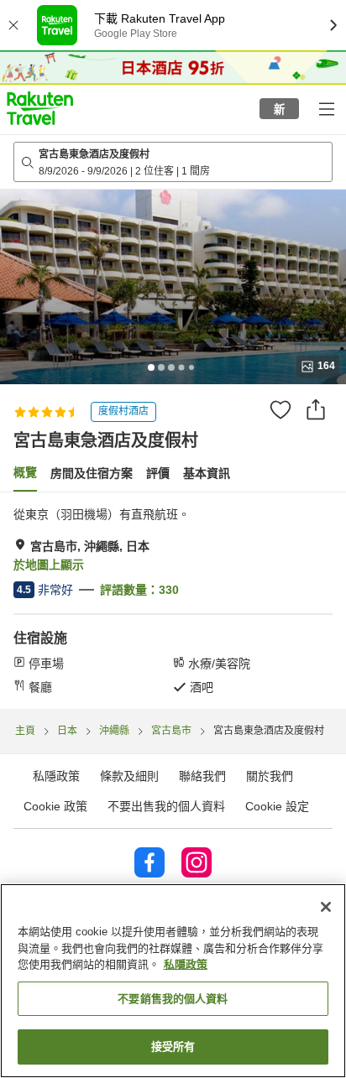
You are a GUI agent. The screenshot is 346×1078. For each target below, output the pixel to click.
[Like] (280, 409)
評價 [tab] (158, 473)
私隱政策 (185, 964)
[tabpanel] (173, 600)
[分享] (316, 409)
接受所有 (173, 1046)
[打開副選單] (325, 108)
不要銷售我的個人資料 (173, 998)
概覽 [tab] (25, 472)
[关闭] (325, 906)
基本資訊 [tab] (206, 473)
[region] (173, 980)
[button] (40, 108)
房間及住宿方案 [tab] (91, 473)
